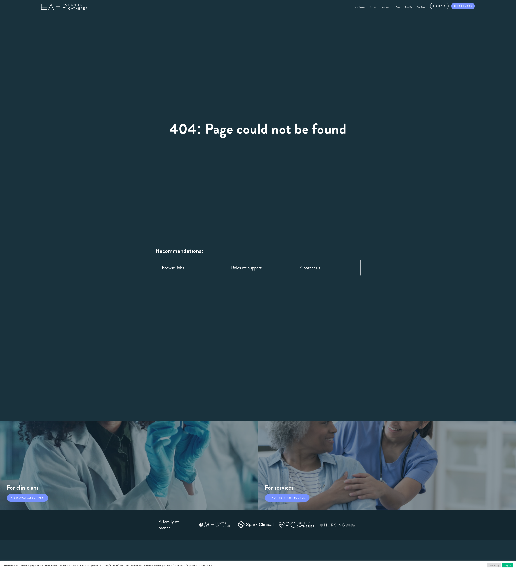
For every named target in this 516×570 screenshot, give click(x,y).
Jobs (398, 6)
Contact (421, 6)
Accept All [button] (507, 565)
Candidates (360, 6)
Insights (408, 6)
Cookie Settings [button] (494, 565)
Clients (373, 6)
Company (386, 6)
